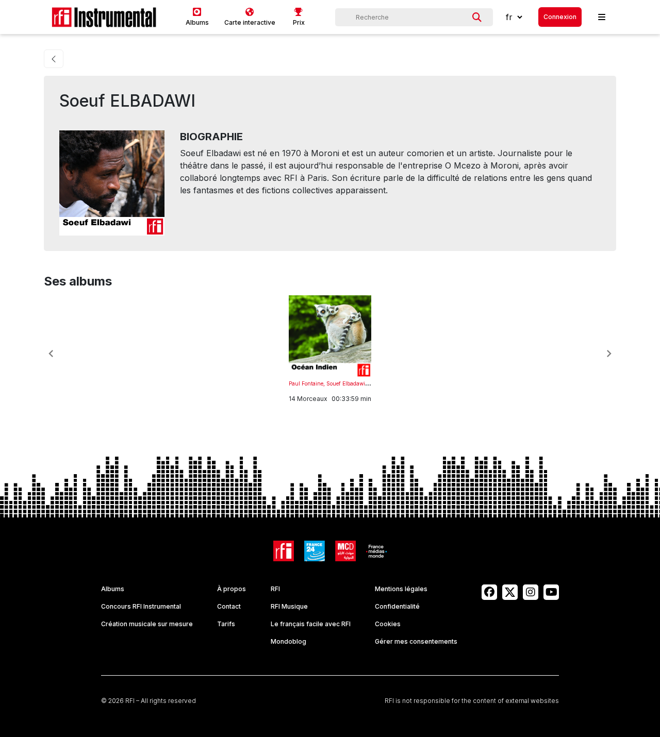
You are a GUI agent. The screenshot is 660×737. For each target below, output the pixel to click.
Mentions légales (401, 589)
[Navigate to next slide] (609, 353)
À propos (231, 589)
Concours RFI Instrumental (141, 606)
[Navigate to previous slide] (51, 353)
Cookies (388, 624)
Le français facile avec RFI (311, 624)
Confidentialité (397, 606)
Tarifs (226, 624)
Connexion (559, 17)
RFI (275, 589)
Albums (112, 589)
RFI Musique (289, 606)
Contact (229, 606)
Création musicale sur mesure (147, 624)
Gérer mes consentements (416, 641)
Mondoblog (288, 641)
